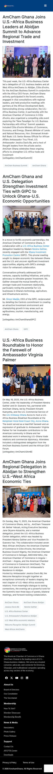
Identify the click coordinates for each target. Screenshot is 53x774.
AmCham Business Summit (16, 165)
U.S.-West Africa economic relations (20, 620)
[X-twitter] (11, 677)
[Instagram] (21, 677)
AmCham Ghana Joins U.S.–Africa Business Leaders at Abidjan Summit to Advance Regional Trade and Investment (24, 29)
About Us (8, 685)
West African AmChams (14, 629)
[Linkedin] (27, 677)
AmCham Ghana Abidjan (34, 602)
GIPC (26, 329)
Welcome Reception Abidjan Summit (20, 625)
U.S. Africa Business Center (16, 611)
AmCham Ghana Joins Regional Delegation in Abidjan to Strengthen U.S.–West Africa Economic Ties (24, 471)
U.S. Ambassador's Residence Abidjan (21, 616)
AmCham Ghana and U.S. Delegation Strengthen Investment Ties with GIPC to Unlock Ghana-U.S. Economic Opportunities (26, 188)
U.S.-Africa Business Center (36, 246)
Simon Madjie (12, 299)
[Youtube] (16, 677)
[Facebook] (6, 677)
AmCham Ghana (39, 165)
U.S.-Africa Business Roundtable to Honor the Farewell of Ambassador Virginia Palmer (23, 350)
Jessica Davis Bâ (12, 607)
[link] (16, 415)
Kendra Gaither (39, 249)
